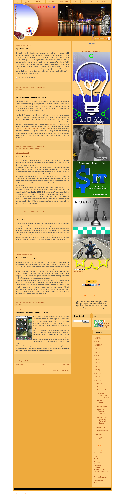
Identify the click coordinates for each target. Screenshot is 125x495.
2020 (97, 349)
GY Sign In (39, 2)
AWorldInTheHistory (101, 471)
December (100, 383)
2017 (97, 359)
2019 (97, 352)
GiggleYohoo (27, 2)
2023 (97, 341)
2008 (97, 380)
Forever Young (78, 272)
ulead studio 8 (35, 148)
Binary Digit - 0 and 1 (24, 156)
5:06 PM (31, 302)
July (98, 438)
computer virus (23, 250)
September (101, 431)
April (95, 464)
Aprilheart (97, 466)
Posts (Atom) (65, 370)
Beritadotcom (98, 481)
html (20, 304)
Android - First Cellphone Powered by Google (32, 312)
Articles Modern (99, 469)
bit (19, 213)
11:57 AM (31, 146)
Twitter (84, 2)
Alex (95, 456)
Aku (95, 455)
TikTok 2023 (64, 2)
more (48, 128)
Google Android (23, 361)
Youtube (75, 2)
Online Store (51, 2)
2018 (97, 355)
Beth (95, 483)
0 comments (41, 87)
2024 (97, 338)
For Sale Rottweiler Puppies (91, 51)
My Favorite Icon (22, 48)
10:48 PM (31, 248)
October (100, 427)
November (100, 387)
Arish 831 (97, 467)
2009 (97, 377)
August (99, 434)
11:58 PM (31, 211)
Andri (96, 458)
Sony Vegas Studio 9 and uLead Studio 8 (31, 97)
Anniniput (97, 462)
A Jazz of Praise (100, 453)
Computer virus (21, 219)
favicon (21, 89)
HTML (18, 273)
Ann (95, 460)
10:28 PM (31, 87)
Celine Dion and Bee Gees (32, 128)
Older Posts (65, 364)
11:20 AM (31, 359)
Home (42, 364)
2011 (97, 370)
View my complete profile (106, 325)
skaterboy (19, 128)
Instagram (105, 2)
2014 (97, 363)
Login (17, 2)
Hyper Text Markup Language (27, 258)
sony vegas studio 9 (24, 148)
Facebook (94, 2)
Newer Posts (19, 364)
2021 (97, 345)
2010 (97, 373)
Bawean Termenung (101, 477)
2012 (97, 366)
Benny (96, 479)
